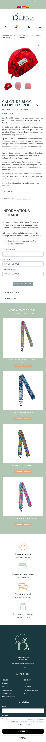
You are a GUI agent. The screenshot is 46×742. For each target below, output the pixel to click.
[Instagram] (25, 668)
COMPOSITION (12, 293)
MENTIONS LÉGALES (31, 690)
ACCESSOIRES (7, 690)
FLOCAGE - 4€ (8, 191)
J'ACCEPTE (23, 731)
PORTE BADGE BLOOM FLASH (23, 518)
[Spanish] (27, 6)
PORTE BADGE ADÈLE (23, 412)
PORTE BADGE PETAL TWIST (23, 359)
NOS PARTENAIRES (8, 697)
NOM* (4, 706)
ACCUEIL (5, 680)
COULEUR (6, 259)
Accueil (6, 35)
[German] (24, 6)
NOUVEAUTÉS (7, 693)
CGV (25, 683)
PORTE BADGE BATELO (23, 465)
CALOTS (14, 35)
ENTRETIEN (10, 298)
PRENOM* (5, 715)
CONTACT (27, 680)
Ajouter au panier (23, 284)
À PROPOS (5, 683)
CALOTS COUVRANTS (27, 35)
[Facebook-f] (21, 668)
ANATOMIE (6, 109)
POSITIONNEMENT (9, 269)
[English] (18, 6)
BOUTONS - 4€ (8, 199)
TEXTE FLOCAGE (8, 249)
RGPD (26, 693)
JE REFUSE (23, 738)
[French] (21, 6)
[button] (6, 27)
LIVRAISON (27, 687)
